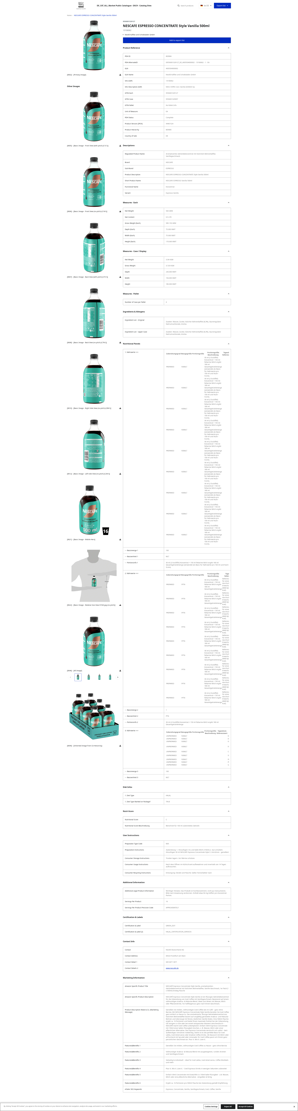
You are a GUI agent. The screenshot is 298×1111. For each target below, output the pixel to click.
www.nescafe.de (172, 968)
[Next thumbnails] (117, 677)
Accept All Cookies (246, 1107)
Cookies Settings (211, 1107)
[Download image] (120, 75)
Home (69, 15)
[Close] (294, 1106)
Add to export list (177, 40)
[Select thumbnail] (77, 677)
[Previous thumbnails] (70, 677)
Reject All (228, 1107)
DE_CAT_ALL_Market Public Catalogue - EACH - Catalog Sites (124, 5)
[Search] (178, 5)
